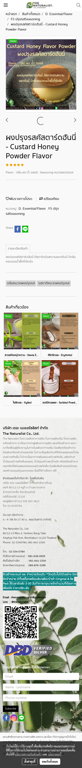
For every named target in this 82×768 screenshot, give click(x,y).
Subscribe (10, 709)
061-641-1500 (37, 561)
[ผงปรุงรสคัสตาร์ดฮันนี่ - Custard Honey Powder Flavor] (41, 74)
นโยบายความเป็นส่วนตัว (28, 754)
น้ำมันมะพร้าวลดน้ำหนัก (46, 462)
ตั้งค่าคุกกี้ (29, 761)
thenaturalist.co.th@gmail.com (28, 597)
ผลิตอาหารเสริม (43, 443)
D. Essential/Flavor (33, 208)
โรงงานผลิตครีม (54, 439)
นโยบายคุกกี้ (54, 754)
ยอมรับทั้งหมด (50, 761)
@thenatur (17, 602)
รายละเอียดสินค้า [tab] (18, 248)
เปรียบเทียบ (51, 198)
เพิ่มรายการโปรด (20, 198)
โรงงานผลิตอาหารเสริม (32, 439)
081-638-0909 (36, 556)
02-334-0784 (17, 552)
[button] (77, 5)
